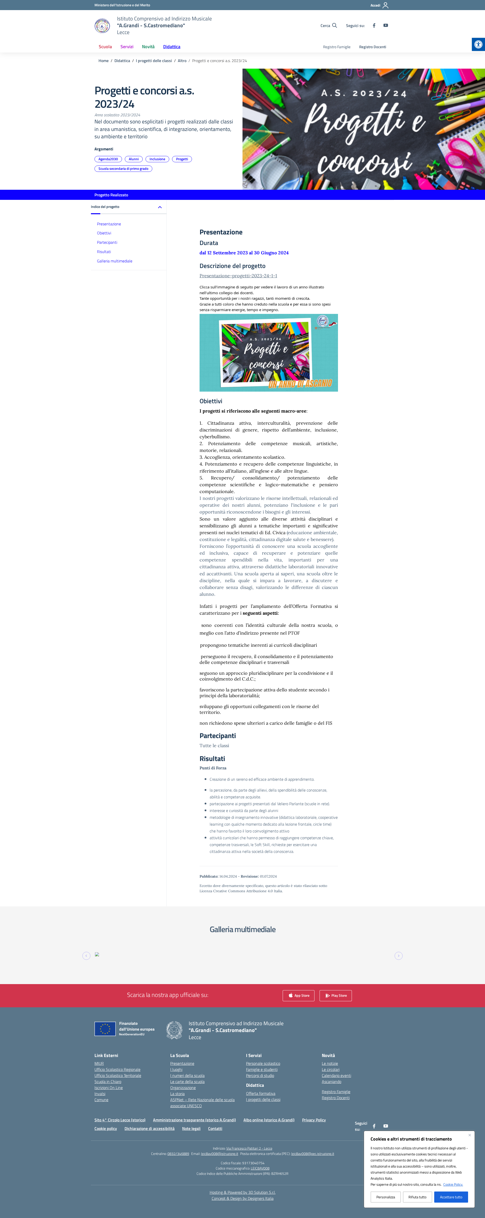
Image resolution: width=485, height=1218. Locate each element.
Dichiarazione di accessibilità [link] (150, 1128)
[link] (478, 44)
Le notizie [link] (330, 1063)
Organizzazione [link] (183, 1088)
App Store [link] (301, 995)
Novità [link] (148, 46)
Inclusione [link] (157, 158)
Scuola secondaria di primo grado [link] (123, 168)
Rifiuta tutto (417, 1197)
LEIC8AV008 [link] (260, 1168)
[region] (419, 1169)
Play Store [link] (339, 995)
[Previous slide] (86, 956)
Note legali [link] (191, 1128)
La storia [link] (177, 1094)
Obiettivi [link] (104, 233)
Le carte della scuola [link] (187, 1081)
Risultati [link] (104, 252)
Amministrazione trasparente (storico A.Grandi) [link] (194, 1120)
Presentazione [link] (109, 224)
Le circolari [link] (331, 1069)
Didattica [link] (171, 46)
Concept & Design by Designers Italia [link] (243, 1198)
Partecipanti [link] (107, 242)
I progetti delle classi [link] (263, 1099)
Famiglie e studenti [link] (262, 1069)
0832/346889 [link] (178, 1153)
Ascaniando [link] (331, 1081)
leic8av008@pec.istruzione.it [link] (312, 1153)
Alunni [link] (134, 158)
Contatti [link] (215, 1128)
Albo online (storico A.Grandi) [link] (269, 1120)
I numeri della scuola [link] (187, 1075)
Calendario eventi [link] (336, 1075)
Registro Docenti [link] (372, 47)
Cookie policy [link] (105, 1128)
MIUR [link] (99, 1063)
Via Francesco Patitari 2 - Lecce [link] (249, 1148)
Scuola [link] (105, 46)
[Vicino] (470, 1135)
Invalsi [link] (99, 1094)
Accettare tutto (451, 1197)
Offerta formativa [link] (260, 1093)
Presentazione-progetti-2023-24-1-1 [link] (238, 276)
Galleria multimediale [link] (114, 261)
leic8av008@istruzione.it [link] (219, 1153)
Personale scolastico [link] (263, 1063)
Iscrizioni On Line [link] (108, 1088)
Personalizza (385, 1197)
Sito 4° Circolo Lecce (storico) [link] (120, 1120)
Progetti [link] (182, 158)
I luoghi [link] (176, 1069)
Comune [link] (101, 1100)
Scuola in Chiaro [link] (107, 1081)
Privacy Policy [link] (314, 1120)
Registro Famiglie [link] (337, 47)
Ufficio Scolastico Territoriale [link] (117, 1075)
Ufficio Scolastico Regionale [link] (117, 1069)
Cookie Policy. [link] (453, 1184)
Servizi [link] (126, 46)
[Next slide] (399, 956)
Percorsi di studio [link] (260, 1075)
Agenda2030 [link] (108, 158)
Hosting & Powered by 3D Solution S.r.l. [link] (243, 1192)
